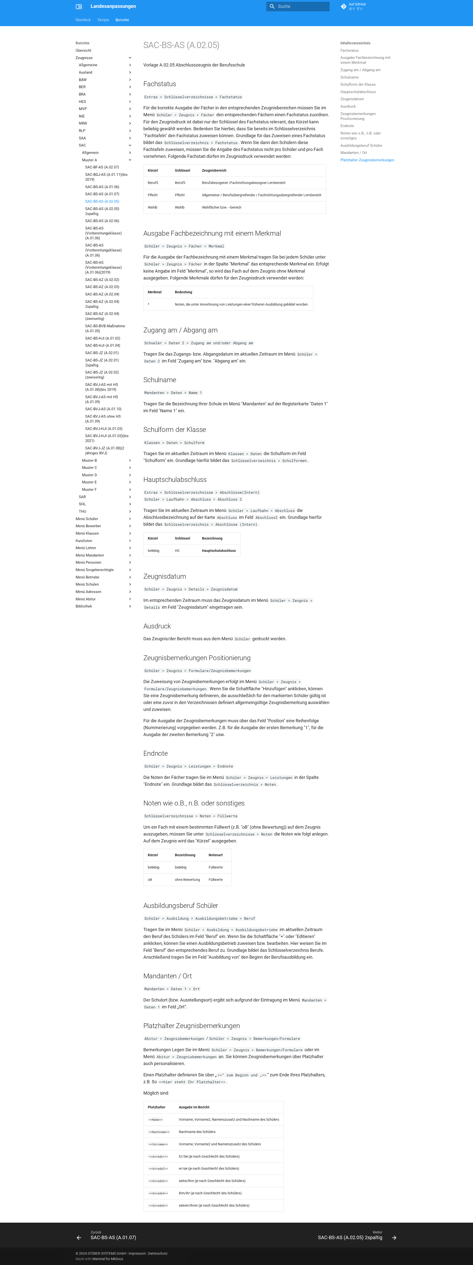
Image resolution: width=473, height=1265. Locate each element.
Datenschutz (158, 1253)
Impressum (137, 1253)
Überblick (83, 19)
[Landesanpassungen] (78, 6)
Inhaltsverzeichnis (355, 43)
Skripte (103, 19)
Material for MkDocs (107, 1259)
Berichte (122, 19)
